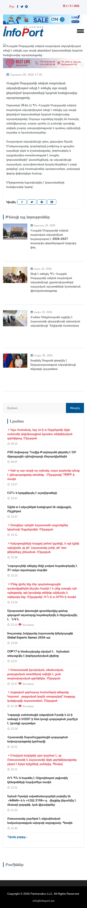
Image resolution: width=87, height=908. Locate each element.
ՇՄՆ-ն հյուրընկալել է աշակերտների (32, 493)
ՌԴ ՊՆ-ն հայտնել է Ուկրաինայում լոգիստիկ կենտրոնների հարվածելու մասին (37, 780)
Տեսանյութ (28, 624)
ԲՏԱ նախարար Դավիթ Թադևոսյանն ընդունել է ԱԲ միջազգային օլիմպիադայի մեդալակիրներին (41, 454)
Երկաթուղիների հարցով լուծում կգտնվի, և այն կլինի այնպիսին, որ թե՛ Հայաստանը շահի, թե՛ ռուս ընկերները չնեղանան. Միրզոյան (43, 547)
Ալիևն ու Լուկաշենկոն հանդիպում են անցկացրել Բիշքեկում (39, 509)
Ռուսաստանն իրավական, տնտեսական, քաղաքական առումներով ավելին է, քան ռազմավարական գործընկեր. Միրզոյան (35, 674)
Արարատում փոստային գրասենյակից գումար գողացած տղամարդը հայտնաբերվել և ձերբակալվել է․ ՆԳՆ (42, 614)
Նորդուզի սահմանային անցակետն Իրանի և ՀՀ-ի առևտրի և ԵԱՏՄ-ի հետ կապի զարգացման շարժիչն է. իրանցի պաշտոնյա (42, 718)
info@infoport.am (44, 900)
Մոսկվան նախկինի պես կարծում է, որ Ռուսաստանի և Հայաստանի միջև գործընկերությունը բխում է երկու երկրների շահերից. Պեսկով (41, 759)
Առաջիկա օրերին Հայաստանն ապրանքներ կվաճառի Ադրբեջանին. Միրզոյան (37, 527)
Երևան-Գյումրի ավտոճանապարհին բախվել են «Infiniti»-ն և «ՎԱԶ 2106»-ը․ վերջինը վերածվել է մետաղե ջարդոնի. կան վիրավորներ (41, 800)
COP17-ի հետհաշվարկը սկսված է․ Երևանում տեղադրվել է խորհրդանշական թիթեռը (38, 653)
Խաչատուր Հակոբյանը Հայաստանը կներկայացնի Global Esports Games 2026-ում (40, 635)
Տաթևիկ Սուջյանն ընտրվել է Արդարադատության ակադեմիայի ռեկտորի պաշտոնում (53, 364)
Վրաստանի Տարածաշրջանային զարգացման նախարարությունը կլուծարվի (37, 739)
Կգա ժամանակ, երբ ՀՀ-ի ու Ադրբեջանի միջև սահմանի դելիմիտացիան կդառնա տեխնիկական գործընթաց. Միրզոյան (39, 433)
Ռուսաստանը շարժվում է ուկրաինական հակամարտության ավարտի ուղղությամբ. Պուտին (39, 820)
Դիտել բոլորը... (17, 837)
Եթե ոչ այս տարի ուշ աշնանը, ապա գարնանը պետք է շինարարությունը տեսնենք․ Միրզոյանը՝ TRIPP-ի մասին (43, 474)
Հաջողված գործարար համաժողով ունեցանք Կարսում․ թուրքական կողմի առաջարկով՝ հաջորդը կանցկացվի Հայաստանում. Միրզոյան (41, 696)
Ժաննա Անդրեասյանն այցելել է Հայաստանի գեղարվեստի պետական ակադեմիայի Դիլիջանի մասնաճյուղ (55, 321)
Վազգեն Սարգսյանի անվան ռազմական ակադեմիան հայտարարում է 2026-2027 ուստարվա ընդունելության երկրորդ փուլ (53, 239)
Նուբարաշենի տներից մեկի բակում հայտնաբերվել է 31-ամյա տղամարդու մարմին (42, 568)
